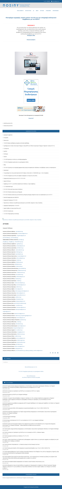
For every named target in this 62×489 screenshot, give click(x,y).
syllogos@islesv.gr (18, 348)
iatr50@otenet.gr (20, 247)
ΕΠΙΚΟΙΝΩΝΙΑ (56, 10)
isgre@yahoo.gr (20, 243)
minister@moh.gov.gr (19, 241)
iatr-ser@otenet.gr (18, 330)
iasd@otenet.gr (18, 297)
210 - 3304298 (47, 1)
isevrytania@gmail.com (21, 256)
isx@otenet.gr (18, 315)
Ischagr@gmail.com (21, 332)
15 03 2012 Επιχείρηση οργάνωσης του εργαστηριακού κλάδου (31, 371)
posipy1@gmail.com (55, 1)
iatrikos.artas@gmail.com (20, 346)
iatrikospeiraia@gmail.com (20, 309)
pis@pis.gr (27, 350)
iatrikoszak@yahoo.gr (20, 258)
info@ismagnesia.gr (21, 340)
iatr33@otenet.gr (19, 344)
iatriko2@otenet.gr (19, 323)
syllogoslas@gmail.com (20, 301)
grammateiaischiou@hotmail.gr (20, 303)
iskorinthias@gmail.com (21, 284)
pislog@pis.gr (5, 241)
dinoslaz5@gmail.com (20, 317)
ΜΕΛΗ (37, 10)
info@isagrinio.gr (19, 252)
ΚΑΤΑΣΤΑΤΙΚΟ (28, 10)
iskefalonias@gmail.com (23, 233)
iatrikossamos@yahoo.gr (20, 282)
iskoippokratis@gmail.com (18, 327)
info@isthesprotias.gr (22, 270)
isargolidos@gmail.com (21, 235)
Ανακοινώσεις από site (7, 125)
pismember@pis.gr (6, 237)
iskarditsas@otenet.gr (21, 342)
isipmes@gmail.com (22, 325)
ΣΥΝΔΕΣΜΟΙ (48, 10)
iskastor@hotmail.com (21, 295)
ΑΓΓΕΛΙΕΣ (42, 10)
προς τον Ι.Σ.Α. (34, 367)
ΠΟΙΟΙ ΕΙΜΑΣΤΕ (20, 10)
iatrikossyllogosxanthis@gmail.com (22, 291)
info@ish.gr (19, 280)
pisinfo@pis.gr (21, 239)
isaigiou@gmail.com (7, 311)
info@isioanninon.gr (21, 272)
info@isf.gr (19, 321)
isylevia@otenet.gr (19, 231)
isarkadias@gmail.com (20, 245)
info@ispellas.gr (18, 278)
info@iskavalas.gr (19, 262)
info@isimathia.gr (19, 266)
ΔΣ (33, 10)
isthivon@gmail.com (19, 288)
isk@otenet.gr (19, 286)
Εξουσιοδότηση (28, 367)
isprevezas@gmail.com (20, 338)
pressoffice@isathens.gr (20, 350)
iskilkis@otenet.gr (18, 264)
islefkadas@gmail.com (20, 276)
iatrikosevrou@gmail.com (20, 313)
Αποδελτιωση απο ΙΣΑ (7, 123)
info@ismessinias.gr (21, 334)
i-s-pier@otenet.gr (18, 305)
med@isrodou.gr (18, 336)
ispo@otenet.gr (23, 319)
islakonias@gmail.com (20, 293)
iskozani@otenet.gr (19, 274)
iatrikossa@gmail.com (38, 350)
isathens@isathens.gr (20, 249)
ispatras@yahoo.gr (19, 254)
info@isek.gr (18, 260)
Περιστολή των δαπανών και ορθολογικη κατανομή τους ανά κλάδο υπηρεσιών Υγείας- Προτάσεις (22, 219)
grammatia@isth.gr (22, 268)
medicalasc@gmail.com (21, 307)
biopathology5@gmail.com (26, 315)
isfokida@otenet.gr (19, 299)
